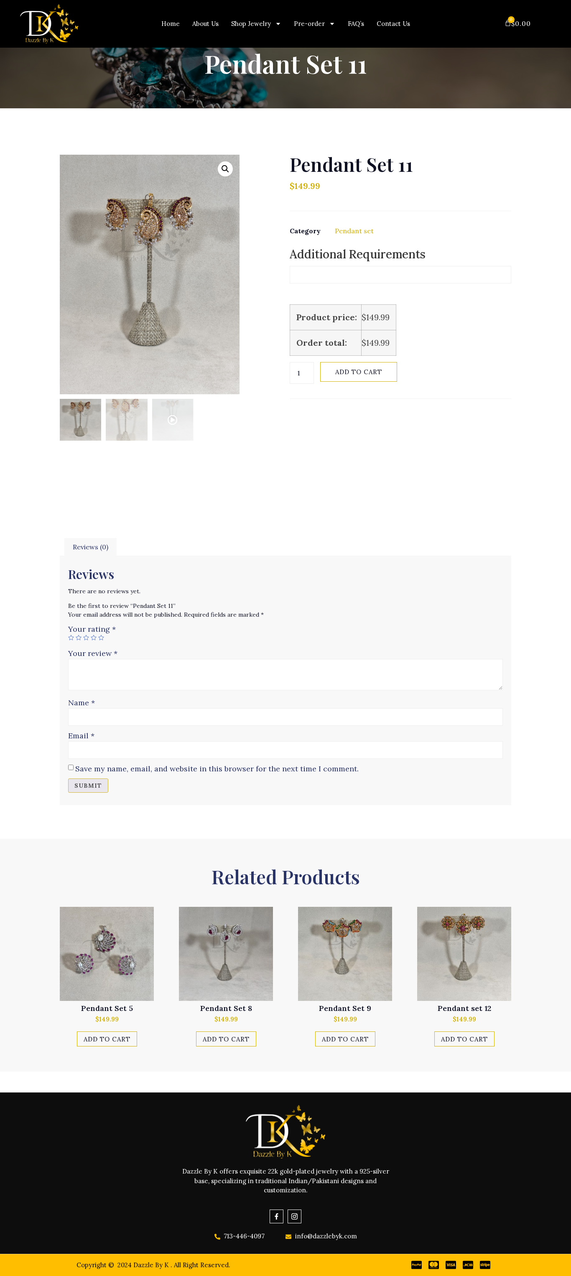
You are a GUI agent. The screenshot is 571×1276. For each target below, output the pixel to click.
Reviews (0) (90, 547)
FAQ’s (356, 24)
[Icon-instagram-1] (294, 1216)
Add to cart (358, 372)
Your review (92, 653)
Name (81, 702)
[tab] (90, 547)
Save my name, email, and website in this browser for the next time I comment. (217, 768)
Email (81, 735)
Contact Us (393, 24)
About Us (205, 24)
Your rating (92, 629)
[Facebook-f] (276, 1216)
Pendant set (354, 231)
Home (170, 24)
